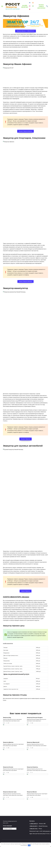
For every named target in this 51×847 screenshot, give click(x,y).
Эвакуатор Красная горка (9, 791)
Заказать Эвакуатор (25, 591)
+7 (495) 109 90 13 (33, 823)
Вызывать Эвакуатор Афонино (25, 131)
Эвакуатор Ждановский (33, 742)
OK (29, 845)
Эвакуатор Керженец (32, 767)
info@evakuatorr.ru (47, 831)
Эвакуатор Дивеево (8, 742)
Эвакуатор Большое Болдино (35, 717)
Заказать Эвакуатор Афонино (25, 281)
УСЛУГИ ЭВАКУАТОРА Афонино (16, 597)
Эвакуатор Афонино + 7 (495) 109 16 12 (25, 31)
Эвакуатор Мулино (32, 791)
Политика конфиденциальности (10, 821)
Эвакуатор (11, 7)
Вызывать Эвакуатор (25, 438)
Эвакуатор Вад (7, 717)
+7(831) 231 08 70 (33, 826)
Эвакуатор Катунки (8, 767)
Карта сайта (5, 822)
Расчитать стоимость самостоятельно (41, 6)
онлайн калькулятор (8, 643)
